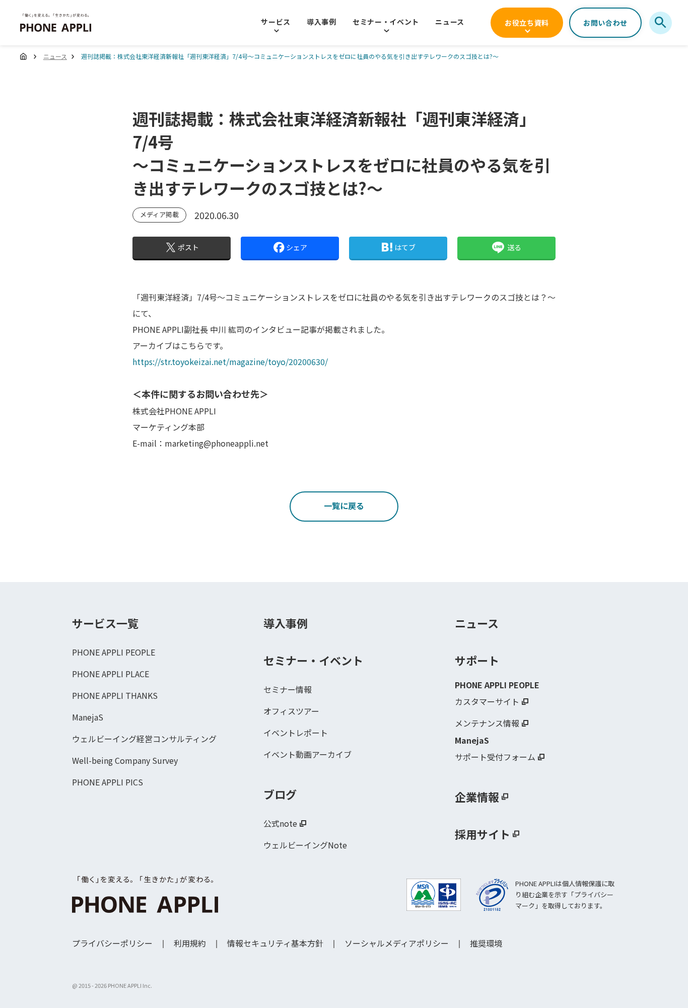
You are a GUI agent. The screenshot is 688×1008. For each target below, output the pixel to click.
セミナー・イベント (386, 22)
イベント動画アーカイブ (307, 754)
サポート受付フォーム (495, 757)
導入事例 (321, 22)
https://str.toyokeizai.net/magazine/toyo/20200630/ (230, 361)
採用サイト (482, 834)
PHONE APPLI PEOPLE (113, 652)
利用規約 (190, 943)
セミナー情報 (287, 689)
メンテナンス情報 (487, 723)
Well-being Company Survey (125, 760)
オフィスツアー (291, 711)
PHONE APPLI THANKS (115, 695)
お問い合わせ (605, 23)
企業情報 (477, 796)
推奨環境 (486, 943)
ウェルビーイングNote (305, 845)
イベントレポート (295, 733)
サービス (276, 22)
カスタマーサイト (487, 701)
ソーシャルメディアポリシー (397, 943)
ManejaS (87, 717)
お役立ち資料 (527, 23)
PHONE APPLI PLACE (110, 674)
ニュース (449, 22)
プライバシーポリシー (112, 943)
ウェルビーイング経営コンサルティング (144, 739)
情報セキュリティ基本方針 (275, 943)
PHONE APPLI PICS (107, 782)
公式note (280, 823)
